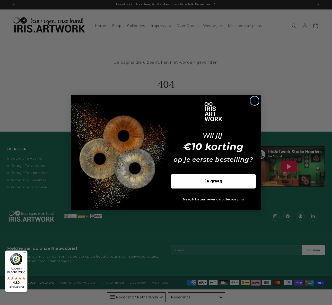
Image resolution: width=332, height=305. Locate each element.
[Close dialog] (254, 101)
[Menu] (24, 253)
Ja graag (213, 181)
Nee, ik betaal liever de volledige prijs (213, 199)
